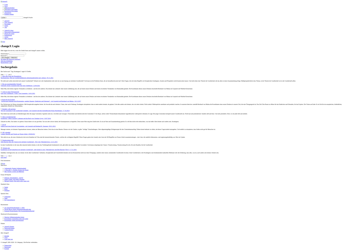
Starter (6, 187)
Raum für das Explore (41, 100)
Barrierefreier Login (6, 62)
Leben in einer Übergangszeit (18, 92)
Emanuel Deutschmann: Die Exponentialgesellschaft (19, 211)
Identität (6, 236)
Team (6, 237)
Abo (5, 27)
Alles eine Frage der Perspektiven (27, 77)
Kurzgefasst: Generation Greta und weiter (16, 219)
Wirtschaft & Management (11, 32)
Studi (5, 198)
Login (6, 4)
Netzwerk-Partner (9, 228)
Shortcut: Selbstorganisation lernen (14, 217)
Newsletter (7, 24)
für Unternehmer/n (9, 200)
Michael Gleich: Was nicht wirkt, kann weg (16, 181)
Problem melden (9, 14)
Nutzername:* (5, 53)
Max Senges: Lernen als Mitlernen (14, 171)
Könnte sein (39, 148)
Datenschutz (7, 245)
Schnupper (7, 196)
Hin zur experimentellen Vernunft (20, 84)
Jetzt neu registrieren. (7, 61)
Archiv (6, 37)
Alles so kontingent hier (26, 117)
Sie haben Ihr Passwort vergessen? (10, 59)
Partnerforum (8, 35)
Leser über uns (8, 239)
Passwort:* (4, 55)
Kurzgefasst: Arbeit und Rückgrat (14, 220)
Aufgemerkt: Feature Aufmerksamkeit (15, 168)
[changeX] (4, 1)
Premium (7, 190)
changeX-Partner (9, 226)
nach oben (4, 157)
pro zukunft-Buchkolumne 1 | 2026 (14, 207)
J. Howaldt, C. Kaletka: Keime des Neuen (16, 170)
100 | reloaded (18, 133)
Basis (5, 189)
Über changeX (8, 22)
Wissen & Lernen (9, 33)
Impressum (7, 247)
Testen (6, 25)
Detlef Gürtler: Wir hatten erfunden (14, 179)
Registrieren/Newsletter (11, 11)
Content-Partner (8, 230)
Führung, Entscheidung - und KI (13, 178)
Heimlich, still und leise (35, 109)
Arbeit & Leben (8, 30)
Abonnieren (7, 13)
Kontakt (6, 248)
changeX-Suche (28, 17)
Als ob (28, 125)
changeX (7, 21)
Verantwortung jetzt (29, 141)
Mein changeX (8, 38)
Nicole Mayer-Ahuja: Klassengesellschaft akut (17, 209)
